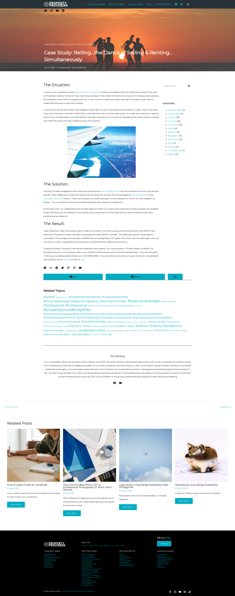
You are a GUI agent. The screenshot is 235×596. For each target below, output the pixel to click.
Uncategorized (175, 150)
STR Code (64, 591)
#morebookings (125, 305)
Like (74, 276)
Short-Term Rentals (146, 331)
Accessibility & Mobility (89, 582)
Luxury (95, 326)
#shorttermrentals (69, 321)
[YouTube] (180, 592)
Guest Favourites (87, 580)
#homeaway (94, 306)
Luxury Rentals (86, 565)
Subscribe (164, 543)
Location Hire (86, 579)
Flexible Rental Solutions (165, 559)
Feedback (106, 545)
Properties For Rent (50, 554)
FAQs (122, 545)
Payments (122, 559)
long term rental (79, 326)
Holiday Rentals (156, 321)
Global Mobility (124, 562)
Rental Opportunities (163, 557)
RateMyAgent (48, 567)
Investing (61, 44)
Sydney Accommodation (57, 334)
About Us (86, 542)
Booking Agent (175, 110)
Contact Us (85, 545)
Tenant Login (48, 565)
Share (136, 276)
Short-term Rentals (88, 554)
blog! (167, 538)
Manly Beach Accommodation (91, 569)
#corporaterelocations (85, 297)
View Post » (16, 504)
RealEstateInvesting (114, 331)
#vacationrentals (94, 321)
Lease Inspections (49, 556)
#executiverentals (144, 301)
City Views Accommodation (90, 572)
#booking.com (62, 297)
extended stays (139, 195)
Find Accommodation (89, 556)
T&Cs (69, 591)
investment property (53, 326)
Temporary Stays (87, 561)
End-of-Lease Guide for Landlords (27, 484)
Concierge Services (125, 564)
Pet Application (49, 564)
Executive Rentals (87, 567)
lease (65, 326)
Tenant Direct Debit (50, 561)
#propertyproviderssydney (67, 310)
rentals (133, 330)
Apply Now (47, 562)
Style (170, 143)
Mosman (172, 132)
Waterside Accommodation (90, 575)
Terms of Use (83, 591)
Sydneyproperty (81, 334)
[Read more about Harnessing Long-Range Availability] (201, 455)
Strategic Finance (162, 564)
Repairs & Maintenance (126, 565)
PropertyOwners (71, 331)
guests (128, 322)
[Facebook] (170, 592)
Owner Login (161, 567)
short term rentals (178, 331)
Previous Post (10, 407)
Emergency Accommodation (91, 559)
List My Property (162, 554)
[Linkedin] (185, 592)
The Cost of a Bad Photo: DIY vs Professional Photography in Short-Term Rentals (87, 487)
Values (92, 545)
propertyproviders (92, 330)
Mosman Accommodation (90, 570)
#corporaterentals (115, 297)
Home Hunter (123, 556)
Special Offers (86, 583)
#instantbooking (108, 306)
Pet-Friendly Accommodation (91, 577)
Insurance (160, 565)
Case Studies (50, 44)
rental (126, 331)
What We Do (161, 556)
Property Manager (53, 330)
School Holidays (87, 562)
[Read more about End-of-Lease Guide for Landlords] (33, 455)
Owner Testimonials (163, 561)
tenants (95, 334)
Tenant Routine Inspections (52, 557)
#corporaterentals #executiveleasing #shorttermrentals (85, 301)
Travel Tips (106, 334)
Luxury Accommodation (113, 326)
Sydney (91, 44)
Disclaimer (91, 591)
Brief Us (121, 554)
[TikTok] (189, 592)
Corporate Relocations (89, 557)
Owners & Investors (165, 551)
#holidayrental (76, 305)
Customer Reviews (125, 557)
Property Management (165, 326)
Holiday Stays (173, 322)
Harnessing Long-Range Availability (196, 484)
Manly (171, 128)
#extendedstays (168, 302)
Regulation (173, 136)
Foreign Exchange (125, 561)
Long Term (71, 44)
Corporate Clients (162, 562)
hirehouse (135, 322)
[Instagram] (175, 592)
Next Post (226, 407)
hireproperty (143, 322)
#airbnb (49, 297)
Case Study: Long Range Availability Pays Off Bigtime (143, 486)
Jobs (118, 545)
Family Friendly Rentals (89, 564)
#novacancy (139, 306)
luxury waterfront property (87, 92)
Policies (74, 591)
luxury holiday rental (110, 191)
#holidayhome (53, 305)
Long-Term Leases (52, 551)
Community (98, 545)
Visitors (171, 154)
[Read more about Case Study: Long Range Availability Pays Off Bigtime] (145, 455)
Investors (172, 121)
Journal (113, 545)
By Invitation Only (87, 585)
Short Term (82, 44)
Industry (172, 117)
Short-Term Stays (89, 551)
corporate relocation (53, 198)
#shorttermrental (50, 322)
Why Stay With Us (127, 551)
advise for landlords (115, 322)
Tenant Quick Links (50, 559)
